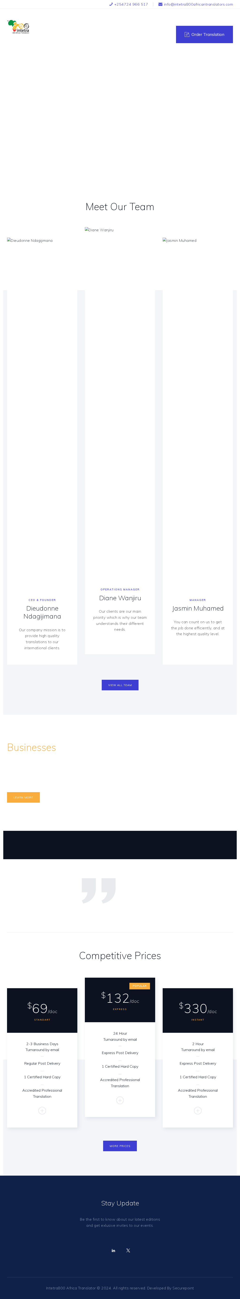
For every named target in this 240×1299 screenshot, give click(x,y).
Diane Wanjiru (120, 598)
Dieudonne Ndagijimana (42, 612)
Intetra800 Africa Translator (71, 1288)
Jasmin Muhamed (198, 608)
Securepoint (183, 1288)
